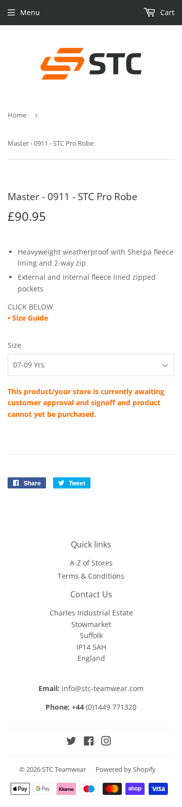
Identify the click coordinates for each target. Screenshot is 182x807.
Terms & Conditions (91, 576)
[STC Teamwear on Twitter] (71, 742)
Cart (166, 12)
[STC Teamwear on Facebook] (88, 742)
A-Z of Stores (91, 563)
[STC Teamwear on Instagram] (106, 742)
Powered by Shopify (126, 769)
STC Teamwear (64, 769)
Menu (30, 12)
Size (14, 345)
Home (17, 114)
